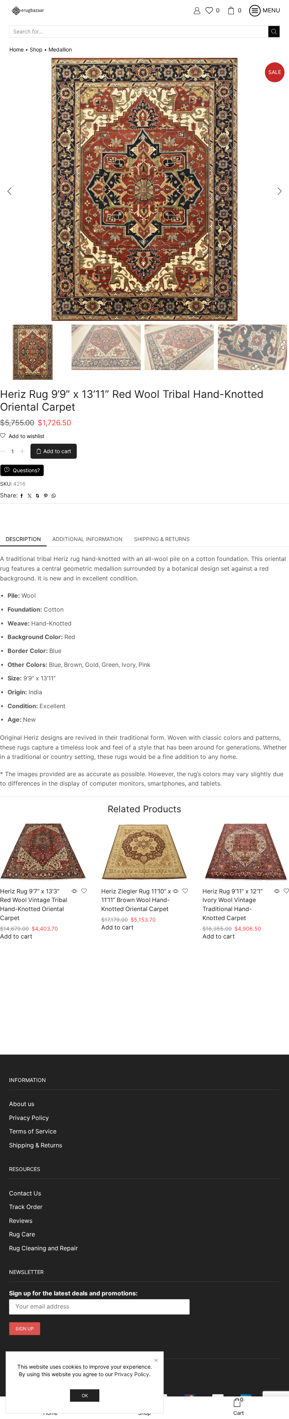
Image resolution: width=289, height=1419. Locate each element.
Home (16, 49)
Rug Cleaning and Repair (43, 1248)
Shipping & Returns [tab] (162, 539)
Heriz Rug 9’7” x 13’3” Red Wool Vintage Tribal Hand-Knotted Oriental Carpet (33, 905)
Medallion (60, 49)
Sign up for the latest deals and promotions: (73, 1293)
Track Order (26, 1206)
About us (21, 1104)
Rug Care (22, 1234)
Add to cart (57, 451)
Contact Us (25, 1193)
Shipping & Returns (35, 1145)
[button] (9, 191)
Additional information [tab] (87, 539)
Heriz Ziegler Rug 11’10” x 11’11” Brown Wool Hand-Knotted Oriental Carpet (136, 900)
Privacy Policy (29, 1117)
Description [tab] (23, 539)
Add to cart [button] (16, 936)
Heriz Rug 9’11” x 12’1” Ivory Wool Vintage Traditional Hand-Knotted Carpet (232, 905)
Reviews (20, 1220)
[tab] (23, 539)
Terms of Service (32, 1131)
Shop (36, 49)
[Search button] (274, 31)
